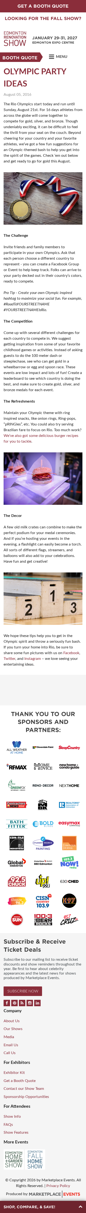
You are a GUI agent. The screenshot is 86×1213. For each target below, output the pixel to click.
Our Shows (13, 1029)
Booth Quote (20, 57)
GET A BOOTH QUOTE (43, 6)
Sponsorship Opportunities (26, 1097)
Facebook (71, 653)
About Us (12, 1021)
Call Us (10, 1053)
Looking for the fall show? (43, 18)
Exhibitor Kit (14, 1073)
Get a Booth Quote (20, 1081)
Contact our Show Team (24, 1089)
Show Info (12, 1116)
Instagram (32, 659)
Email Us (11, 1045)
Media (9, 1037)
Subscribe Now (22, 991)
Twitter (9, 659)
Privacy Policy (58, 1186)
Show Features (16, 1132)
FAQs (8, 1125)
